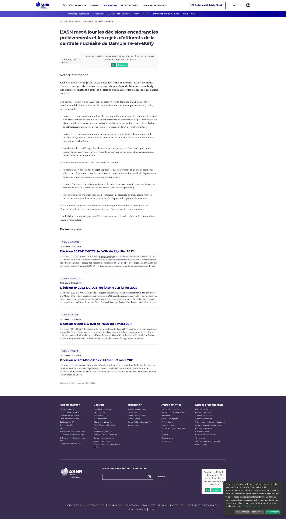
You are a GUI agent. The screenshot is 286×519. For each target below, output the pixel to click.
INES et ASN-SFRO (101, 419)
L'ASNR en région (101, 412)
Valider (161, 477)
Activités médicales (203, 412)
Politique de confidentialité (202, 505)
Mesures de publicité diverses (72, 435)
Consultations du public (69, 419)
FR (234, 5)
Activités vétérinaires (203, 419)
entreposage (112, 152)
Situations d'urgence (169, 419)
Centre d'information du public (166, 14)
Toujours (122, 65)
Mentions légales (137, 509)
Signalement (115, 505)
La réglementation (67, 409)
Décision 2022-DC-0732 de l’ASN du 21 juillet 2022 (97, 251)
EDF (134, 102)
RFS (61, 428)
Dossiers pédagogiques (79, 14)
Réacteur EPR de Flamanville (105, 435)
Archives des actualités (119, 14)
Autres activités (129, 5)
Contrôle (95, 5)
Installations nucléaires (204, 409)
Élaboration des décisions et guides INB (74, 439)
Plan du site (148, 505)
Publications (99, 14)
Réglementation (77, 5)
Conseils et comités (169, 425)
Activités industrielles (203, 415)
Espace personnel (75, 505)
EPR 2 (96, 428)
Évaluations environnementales (72, 431)
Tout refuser (257, 511)
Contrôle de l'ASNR (101, 415)
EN (240, 5)
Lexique (162, 505)
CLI (162, 431)
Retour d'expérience (203, 428)
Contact (154, 509)
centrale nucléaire (113, 86)
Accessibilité (176, 505)
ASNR (78, 247)
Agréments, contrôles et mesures (208, 425)
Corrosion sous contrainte (104, 438)
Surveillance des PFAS (103, 431)
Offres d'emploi (96, 505)
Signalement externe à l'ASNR (207, 441)
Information (110, 5)
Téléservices (200, 438)
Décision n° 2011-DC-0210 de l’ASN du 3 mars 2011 (96, 360)
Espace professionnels (154, 5)
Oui (113, 65)
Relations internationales (171, 409)
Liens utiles (165, 441)
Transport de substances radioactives (209, 422)
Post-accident (166, 422)
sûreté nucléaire (106, 256)
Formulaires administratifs (205, 435)
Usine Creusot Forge (102, 441)
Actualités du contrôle (102, 409)
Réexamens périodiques (103, 422)
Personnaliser (242, 511)
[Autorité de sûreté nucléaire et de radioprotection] (42, 5)
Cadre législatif (66, 425)
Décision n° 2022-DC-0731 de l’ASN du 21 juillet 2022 (98, 287)
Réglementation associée (70, 443)
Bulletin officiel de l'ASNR (209, 5)
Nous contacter (190, 14)
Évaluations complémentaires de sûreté (107, 446)
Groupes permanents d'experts (173, 412)
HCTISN (164, 435)
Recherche (165, 415)
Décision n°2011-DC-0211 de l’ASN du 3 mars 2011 (96, 324)
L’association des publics (69, 415)
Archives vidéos (141, 14)
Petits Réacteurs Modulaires (105, 425)
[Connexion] (248, 5)
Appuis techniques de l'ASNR (173, 428)
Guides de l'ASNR (67, 422)
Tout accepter (272, 511)
